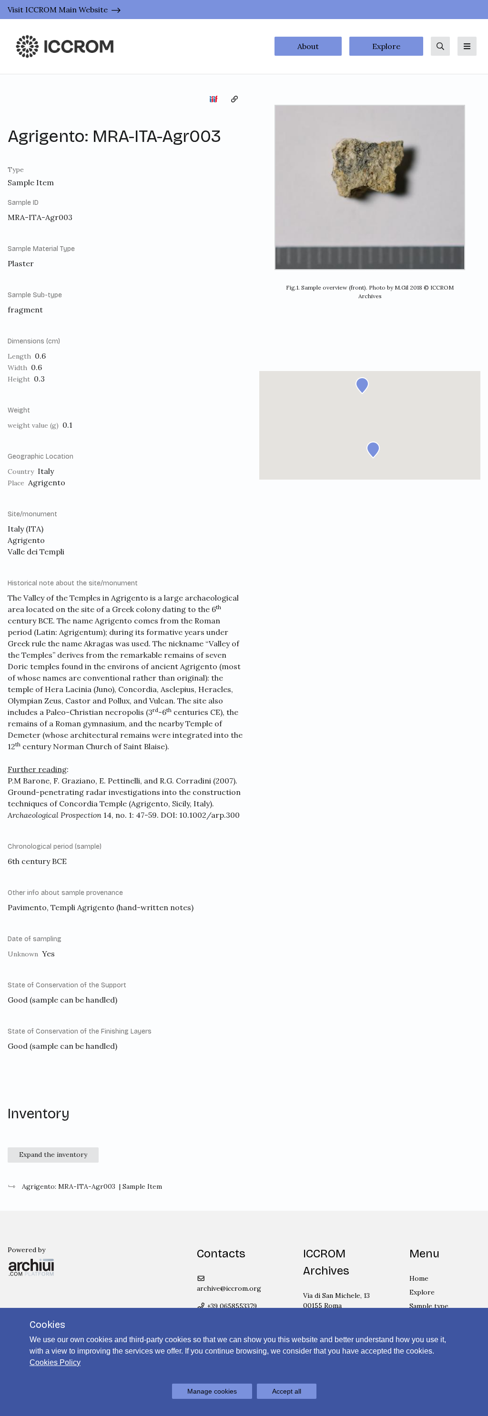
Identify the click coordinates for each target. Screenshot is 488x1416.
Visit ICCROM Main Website (58, 9)
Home (418, 1278)
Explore (386, 46)
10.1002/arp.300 (209, 815)
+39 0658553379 (231, 1306)
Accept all (286, 1391)
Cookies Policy (55, 1362)
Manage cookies (212, 1391)
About (308, 46)
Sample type (428, 1306)
